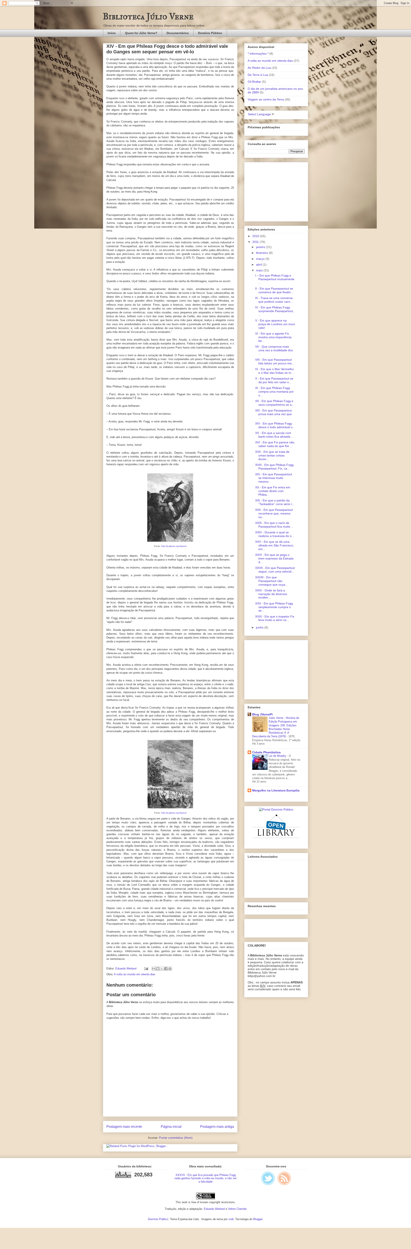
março (260, 258)
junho (260, 627)
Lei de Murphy (278, 755)
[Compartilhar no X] (162, 968)
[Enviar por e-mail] (154, 968)
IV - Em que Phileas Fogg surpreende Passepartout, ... (274, 311)
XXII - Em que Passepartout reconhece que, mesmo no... (274, 513)
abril (259, 264)
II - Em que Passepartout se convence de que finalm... (274, 290)
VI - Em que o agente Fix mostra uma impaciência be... (273, 337)
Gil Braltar (254, 81)
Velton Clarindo (237, 1208)
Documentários (178, 33)
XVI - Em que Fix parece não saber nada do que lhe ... (274, 444)
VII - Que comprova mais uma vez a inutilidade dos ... (274, 350)
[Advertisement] (274, 190)
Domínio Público (210, 33)
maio (260, 270)
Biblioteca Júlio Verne (148, 16)
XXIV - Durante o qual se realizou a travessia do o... (274, 534)
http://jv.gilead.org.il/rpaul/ (173, 546)
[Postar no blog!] (158, 968)
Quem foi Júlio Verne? (141, 33)
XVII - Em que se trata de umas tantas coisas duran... (272, 455)
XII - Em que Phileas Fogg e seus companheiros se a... (274, 402)
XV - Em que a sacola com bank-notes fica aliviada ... (274, 434)
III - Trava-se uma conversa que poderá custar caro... (274, 299)
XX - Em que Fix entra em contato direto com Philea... (272, 491)
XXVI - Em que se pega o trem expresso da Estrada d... (274, 558)
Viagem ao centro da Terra (266, 99)
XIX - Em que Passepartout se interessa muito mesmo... (273, 478)
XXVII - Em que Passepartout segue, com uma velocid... (275, 569)
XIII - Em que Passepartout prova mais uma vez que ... (273, 414)
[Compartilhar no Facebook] (166, 968)
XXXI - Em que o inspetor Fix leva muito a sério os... (274, 618)
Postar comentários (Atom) (175, 1137)
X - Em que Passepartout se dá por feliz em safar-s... (274, 380)
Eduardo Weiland (214, 1208)
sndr (231, 1219)
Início (112, 33)
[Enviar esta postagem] (146, 968)
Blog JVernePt (262, 714)
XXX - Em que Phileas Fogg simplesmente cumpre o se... (274, 607)
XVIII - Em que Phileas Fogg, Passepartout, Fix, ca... (274, 466)
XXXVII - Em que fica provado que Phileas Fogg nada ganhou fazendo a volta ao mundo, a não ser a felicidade (205, 1178)
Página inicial (171, 1126)
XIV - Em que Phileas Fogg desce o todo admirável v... (275, 425)
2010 (256, 236)
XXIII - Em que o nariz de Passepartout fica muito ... (274, 524)
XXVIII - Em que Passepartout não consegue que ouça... (271, 581)
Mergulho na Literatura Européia (275, 790)
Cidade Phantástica (266, 752)
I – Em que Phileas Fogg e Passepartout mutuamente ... (274, 279)
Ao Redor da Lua (259, 67)
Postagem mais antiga (217, 1126)
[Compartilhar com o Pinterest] (170, 968)
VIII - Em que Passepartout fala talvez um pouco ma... (274, 361)
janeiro (261, 247)
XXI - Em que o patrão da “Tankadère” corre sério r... (275, 502)
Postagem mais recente (124, 1126)
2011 (256, 242)
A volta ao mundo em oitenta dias (134, 974)
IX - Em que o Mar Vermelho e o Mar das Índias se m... (274, 370)
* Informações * (258, 53)
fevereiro (262, 252)
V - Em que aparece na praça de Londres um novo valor (275, 324)
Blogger (257, 1219)
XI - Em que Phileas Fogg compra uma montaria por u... (274, 391)
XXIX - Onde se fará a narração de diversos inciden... (271, 594)
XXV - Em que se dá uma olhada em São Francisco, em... (274, 545)
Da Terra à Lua (258, 74)
